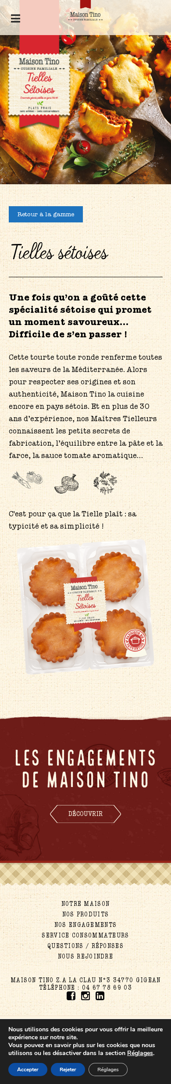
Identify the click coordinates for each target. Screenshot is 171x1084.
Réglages (108, 1069)
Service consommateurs (85, 935)
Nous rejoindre (85, 956)
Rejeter (68, 1069)
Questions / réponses (85, 946)
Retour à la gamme (46, 214)
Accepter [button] (28, 1069)
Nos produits (85, 914)
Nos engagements (85, 925)
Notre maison (85, 904)
